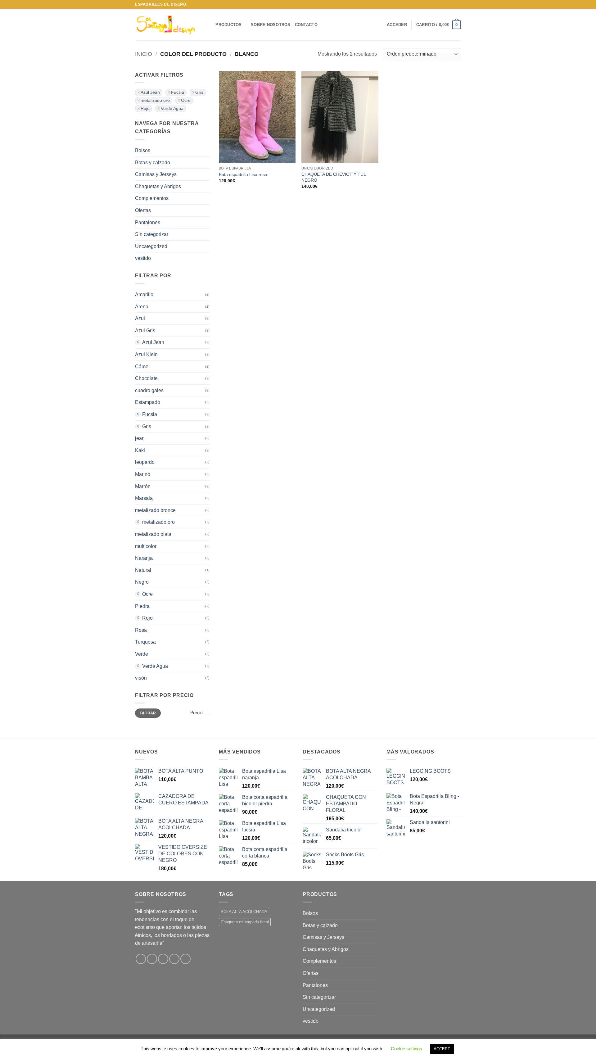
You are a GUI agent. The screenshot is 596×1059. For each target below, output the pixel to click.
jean (140, 438)
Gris (199, 92)
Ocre (186, 100)
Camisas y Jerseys (156, 174)
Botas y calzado (152, 162)
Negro (142, 582)
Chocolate (146, 378)
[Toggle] (206, 162)
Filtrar (148, 713)
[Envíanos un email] (458, 4)
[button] (397, 25)
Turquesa (145, 642)
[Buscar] (208, 25)
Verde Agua (172, 108)
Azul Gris (145, 330)
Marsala (144, 498)
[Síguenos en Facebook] (440, 4)
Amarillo (144, 294)
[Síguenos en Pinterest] (185, 959)
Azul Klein (146, 354)
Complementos (152, 198)
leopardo (145, 462)
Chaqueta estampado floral (245, 922)
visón (141, 678)
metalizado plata (153, 534)
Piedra (142, 606)
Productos (228, 24)
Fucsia (177, 92)
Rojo (145, 108)
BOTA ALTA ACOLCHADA (244, 911)
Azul (140, 318)
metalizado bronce (155, 510)
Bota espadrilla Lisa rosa (243, 174)
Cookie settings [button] (406, 1048)
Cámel (142, 366)
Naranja (144, 558)
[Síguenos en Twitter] (452, 4)
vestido (143, 258)
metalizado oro (155, 100)
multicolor (145, 546)
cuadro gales (149, 390)
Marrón (143, 486)
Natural (143, 570)
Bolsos (142, 150)
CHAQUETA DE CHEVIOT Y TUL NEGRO (333, 177)
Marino (142, 474)
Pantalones (147, 222)
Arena (141, 306)
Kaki (140, 450)
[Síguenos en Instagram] (446, 4)
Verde (141, 654)
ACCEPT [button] (442, 1049)
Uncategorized (151, 246)
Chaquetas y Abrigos (158, 186)
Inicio (143, 54)
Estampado (147, 402)
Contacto (306, 24)
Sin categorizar (151, 234)
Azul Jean (150, 92)
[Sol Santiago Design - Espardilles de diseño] (166, 24)
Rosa (141, 630)
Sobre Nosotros (271, 24)
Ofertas (143, 210)
